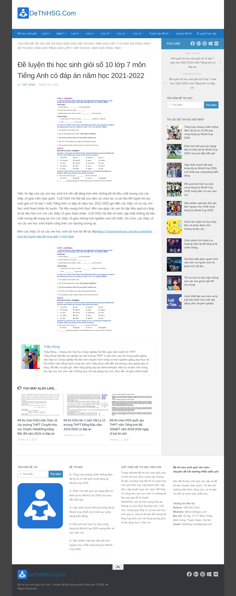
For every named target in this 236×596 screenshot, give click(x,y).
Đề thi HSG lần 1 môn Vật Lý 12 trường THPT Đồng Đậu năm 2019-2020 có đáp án (84, 425)
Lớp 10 (105, 33)
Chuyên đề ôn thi (31, 43)
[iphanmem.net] (216, 43)
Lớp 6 (45, 33)
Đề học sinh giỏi (27, 33)
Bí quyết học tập (206, 33)
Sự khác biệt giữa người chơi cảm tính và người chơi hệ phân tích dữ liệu (201, 262)
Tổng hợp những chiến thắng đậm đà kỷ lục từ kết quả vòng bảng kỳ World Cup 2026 (91, 478)
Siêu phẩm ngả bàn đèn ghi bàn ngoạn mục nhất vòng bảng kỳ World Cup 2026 (200, 207)
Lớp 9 (89, 33)
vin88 (176, 533)
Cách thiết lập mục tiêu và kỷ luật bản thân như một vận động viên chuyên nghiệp (201, 300)
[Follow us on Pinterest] (204, 43)
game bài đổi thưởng (194, 533)
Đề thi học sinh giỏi (61, 43)
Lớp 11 (121, 33)
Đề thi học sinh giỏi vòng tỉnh (97, 48)
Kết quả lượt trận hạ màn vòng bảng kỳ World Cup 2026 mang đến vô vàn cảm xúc (91, 528)
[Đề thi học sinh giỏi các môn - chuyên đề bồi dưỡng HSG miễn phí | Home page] (46, 13)
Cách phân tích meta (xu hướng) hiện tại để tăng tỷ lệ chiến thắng (200, 244)
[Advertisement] (151, 14)
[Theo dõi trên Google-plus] (198, 43)
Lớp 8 (74, 33)
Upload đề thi (184, 33)
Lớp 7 (59, 33)
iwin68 (212, 533)
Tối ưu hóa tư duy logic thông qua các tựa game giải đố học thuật (201, 281)
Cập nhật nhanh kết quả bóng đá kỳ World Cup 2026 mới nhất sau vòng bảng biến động (91, 511)
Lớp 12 (137, 33)
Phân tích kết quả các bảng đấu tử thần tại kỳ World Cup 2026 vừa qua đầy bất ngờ (201, 150)
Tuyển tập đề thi (158, 33)
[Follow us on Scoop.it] (210, 43)
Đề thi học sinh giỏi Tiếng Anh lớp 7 (45, 48)
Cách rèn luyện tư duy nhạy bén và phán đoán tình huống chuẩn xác (200, 225)
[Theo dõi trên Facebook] (192, 43)
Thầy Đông (29, 84)
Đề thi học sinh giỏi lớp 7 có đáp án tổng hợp (114, 43)
